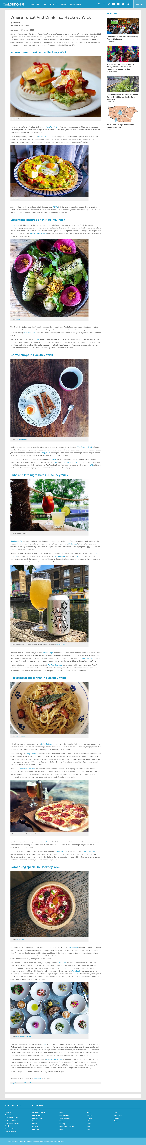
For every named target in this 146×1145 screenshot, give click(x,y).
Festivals (35, 1126)
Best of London (37, 1115)
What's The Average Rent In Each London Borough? (120, 126)
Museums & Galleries (66, 1126)
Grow (37, 339)
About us (8, 1112)
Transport (53, 4)
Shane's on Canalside (27, 769)
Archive (7, 1126)
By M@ (109, 129)
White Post (72, 544)
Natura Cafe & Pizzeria (38, 233)
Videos (116, 1121)
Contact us (9, 1115)
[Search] (128, 4)
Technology (118, 1115)
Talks (115, 1113)
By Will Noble (110, 41)
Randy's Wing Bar (32, 754)
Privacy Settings (10, 1132)
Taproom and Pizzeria (91, 851)
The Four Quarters (55, 665)
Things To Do (34, 4)
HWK (91, 465)
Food (61, 1113)
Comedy (35, 1121)
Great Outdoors (64, 1118)
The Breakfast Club (45, 137)
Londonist (16, 23)
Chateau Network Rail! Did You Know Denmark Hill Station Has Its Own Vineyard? (122, 96)
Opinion (89, 1115)
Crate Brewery (60, 644)
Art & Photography (38, 1113)
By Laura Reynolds (112, 71)
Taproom (79, 556)
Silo (45, 1044)
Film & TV (35, 1129)
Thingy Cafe (45, 453)
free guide (38, 1079)
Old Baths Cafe (29, 333)
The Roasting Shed (21, 439)
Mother (13, 225)
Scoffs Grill (45, 842)
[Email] (123, 4)
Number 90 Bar (16, 541)
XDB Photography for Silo (23, 1036)
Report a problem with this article (21, 1083)
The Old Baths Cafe (70, 462)
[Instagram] (109, 4)
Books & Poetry (37, 1118)
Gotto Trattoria (20, 736)
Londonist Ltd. (60, 1141)
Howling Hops (47, 653)
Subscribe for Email (11, 1118)
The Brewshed (59, 556)
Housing (62, 1124)
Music (61, 1129)
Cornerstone (20, 939)
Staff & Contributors (12, 1123)
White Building (61, 851)
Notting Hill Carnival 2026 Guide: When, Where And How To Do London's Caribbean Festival (121, 66)
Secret (89, 1124)
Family (34, 1124)
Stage (88, 1129)
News (88, 1113)
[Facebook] (104, 4)
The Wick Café (51, 127)
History (63, 4)
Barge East (62, 963)
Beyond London (75, 4)
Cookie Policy (10, 1129)
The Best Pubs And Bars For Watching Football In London (122, 38)
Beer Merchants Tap (85, 658)
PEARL (18, 199)
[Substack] (118, 4)
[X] (99, 4)
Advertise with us (11, 1120)
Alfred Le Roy (77, 971)
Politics (89, 1118)
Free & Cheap (64, 1115)
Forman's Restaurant (54, 1059)
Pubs (44, 4)
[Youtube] (113, 4)
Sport (88, 1126)
